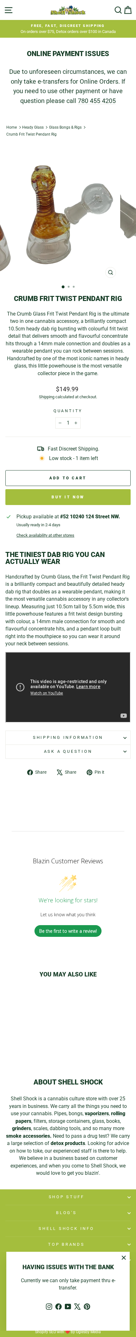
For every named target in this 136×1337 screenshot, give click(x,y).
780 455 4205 (97, 101)
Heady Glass (33, 127)
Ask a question (68, 751)
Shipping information (68, 737)
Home (11, 127)
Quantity (68, 410)
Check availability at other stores (45, 535)
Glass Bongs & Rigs (65, 127)
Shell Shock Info (66, 1228)
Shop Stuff (66, 1196)
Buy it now (68, 497)
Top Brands (66, 1244)
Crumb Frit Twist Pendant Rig (31, 134)
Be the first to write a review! (68, 931)
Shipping (46, 396)
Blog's (66, 1212)
